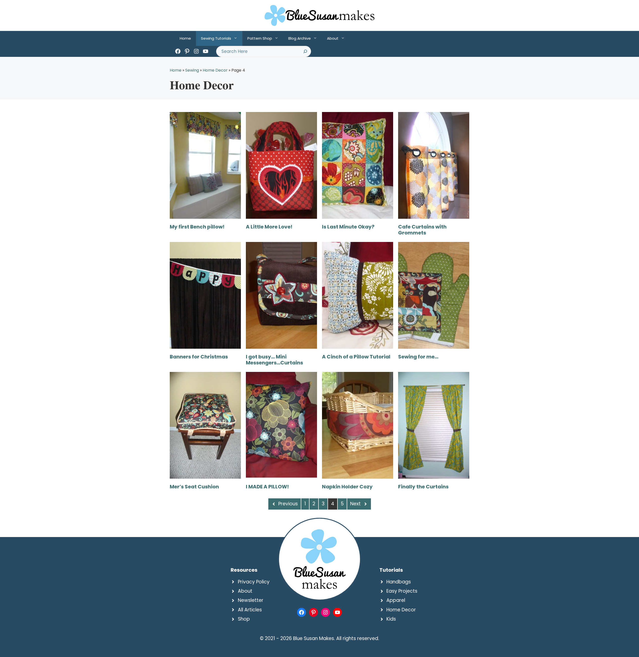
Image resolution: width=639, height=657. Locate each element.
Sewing (192, 70)
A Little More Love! (269, 226)
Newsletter (250, 600)
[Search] (305, 51)
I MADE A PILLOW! (267, 486)
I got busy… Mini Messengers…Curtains (274, 359)
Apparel (395, 600)
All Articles (250, 609)
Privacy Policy (254, 581)
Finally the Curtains (423, 486)
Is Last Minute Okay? (348, 226)
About (332, 38)
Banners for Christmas (199, 356)
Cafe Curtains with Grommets (422, 229)
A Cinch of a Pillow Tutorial (356, 356)
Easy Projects (401, 591)
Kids (391, 619)
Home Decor (215, 70)
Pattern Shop (259, 38)
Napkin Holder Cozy (347, 486)
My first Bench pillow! (197, 226)
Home (185, 38)
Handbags (398, 581)
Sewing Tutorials (216, 38)
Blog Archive (299, 38)
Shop (244, 619)
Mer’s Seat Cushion (194, 486)
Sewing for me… (418, 356)
